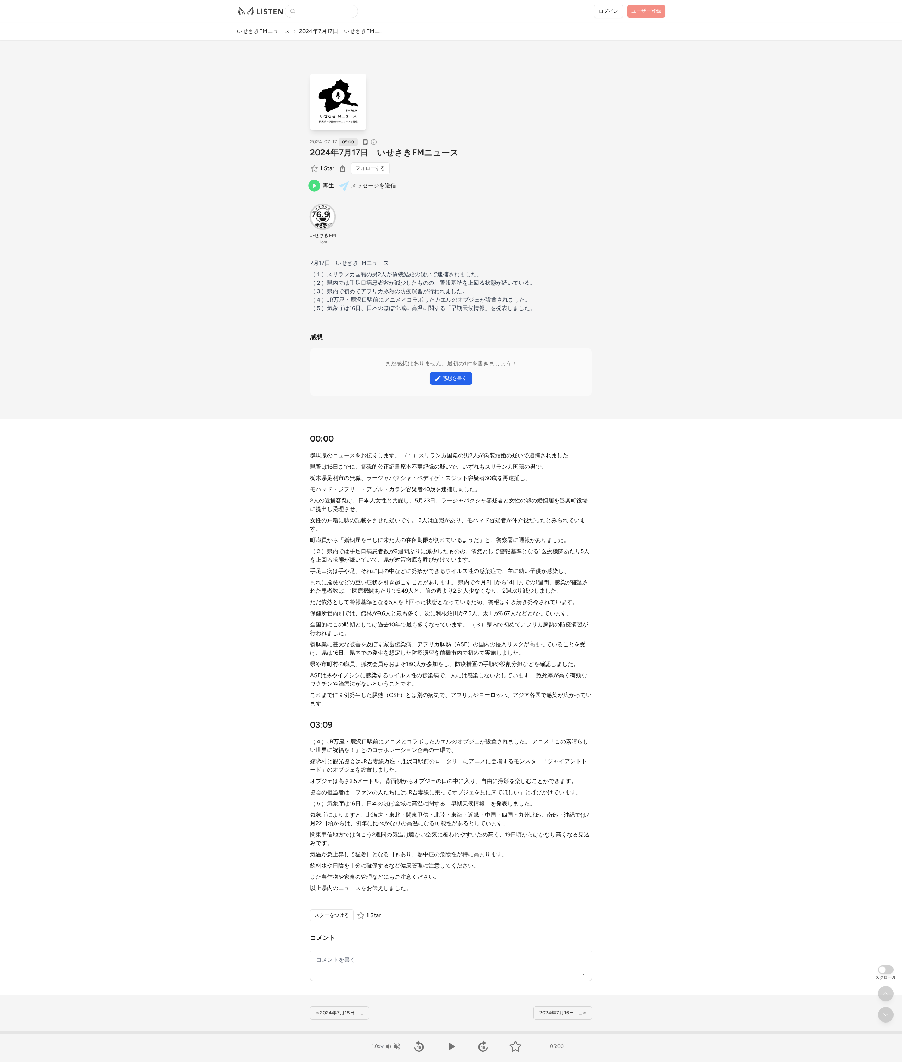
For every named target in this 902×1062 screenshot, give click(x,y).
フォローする (370, 168)
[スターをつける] (315, 168)
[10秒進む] (483, 1046)
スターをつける (332, 915)
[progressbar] (451, 1032)
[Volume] (392, 1046)
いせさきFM (322, 236)
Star (327, 168)
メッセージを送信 (373, 185)
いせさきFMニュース (263, 31)
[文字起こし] (365, 142)
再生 (328, 185)
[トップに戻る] (886, 993)
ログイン (608, 11)
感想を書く (454, 378)
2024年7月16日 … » (562, 1013)
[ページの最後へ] (886, 1015)
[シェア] (342, 168)
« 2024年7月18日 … (339, 1013)
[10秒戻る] (419, 1046)
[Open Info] (373, 142)
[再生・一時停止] (451, 1046)
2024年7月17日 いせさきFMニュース (384, 152)
